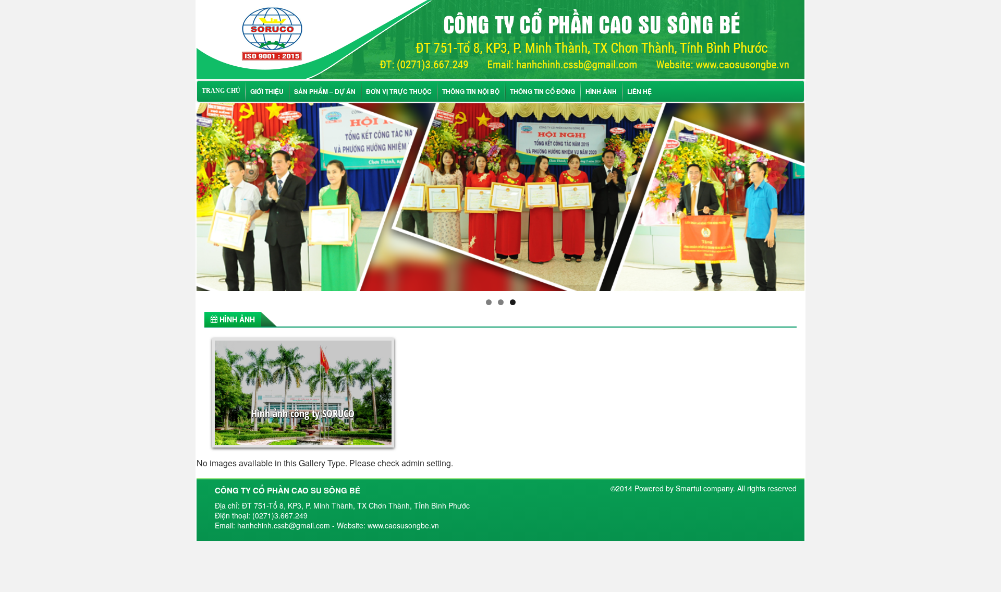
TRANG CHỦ (221, 90)
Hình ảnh (601, 91)
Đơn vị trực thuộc (399, 91)
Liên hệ (639, 91)
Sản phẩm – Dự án (325, 91)
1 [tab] (489, 302)
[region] (500, 197)
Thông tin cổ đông (542, 91)
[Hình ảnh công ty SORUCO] (500, 38)
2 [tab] (501, 302)
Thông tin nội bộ (470, 91)
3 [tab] (513, 302)
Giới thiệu (267, 91)
